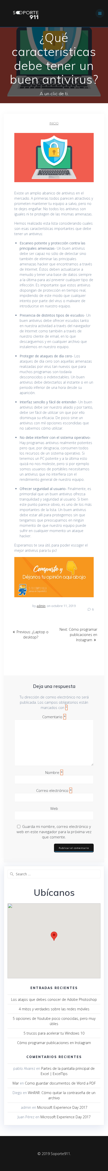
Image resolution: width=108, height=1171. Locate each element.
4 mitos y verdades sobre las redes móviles (54, 1009)
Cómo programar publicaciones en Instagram (54, 1042)
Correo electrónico (54, 790)
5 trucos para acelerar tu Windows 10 (54, 1033)
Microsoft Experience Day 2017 (62, 1107)
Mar (16, 1083)
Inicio (54, 123)
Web (54, 808)
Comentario (54, 716)
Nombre (54, 772)
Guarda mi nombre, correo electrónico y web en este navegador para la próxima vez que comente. (54, 831)
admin (41, 606)
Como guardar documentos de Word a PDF (60, 1083)
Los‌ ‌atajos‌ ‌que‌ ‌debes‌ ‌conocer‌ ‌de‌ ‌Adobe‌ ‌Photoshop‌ (54, 999)
